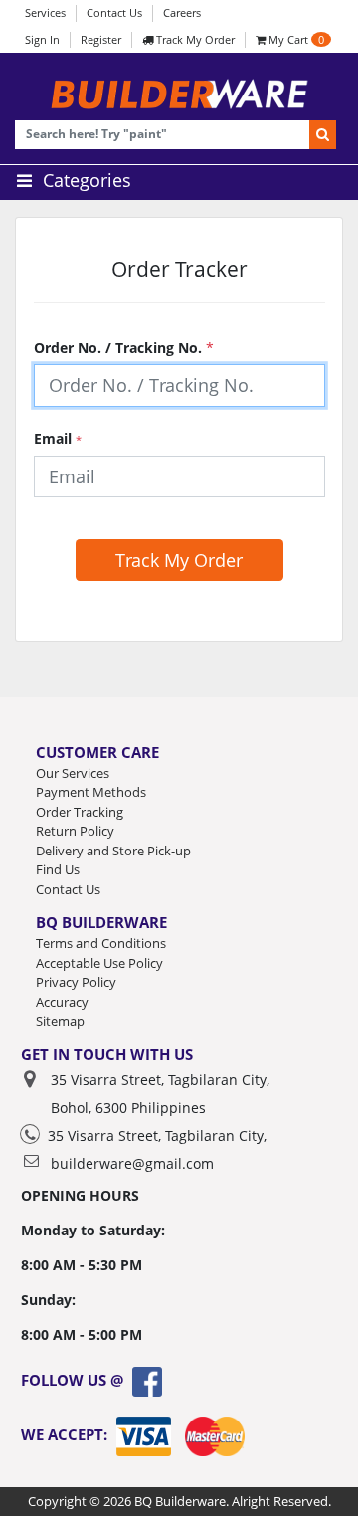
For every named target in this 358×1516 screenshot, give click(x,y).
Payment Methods (91, 792)
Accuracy (62, 1002)
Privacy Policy (76, 982)
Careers (182, 12)
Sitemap (60, 1021)
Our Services (72, 773)
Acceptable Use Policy (99, 963)
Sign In (42, 39)
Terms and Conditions (101, 943)
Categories (84, 180)
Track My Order (194, 39)
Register (101, 39)
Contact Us (114, 12)
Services (45, 12)
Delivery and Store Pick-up (113, 850)
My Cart (295, 39)
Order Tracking (79, 812)
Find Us (58, 869)
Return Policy (75, 831)
